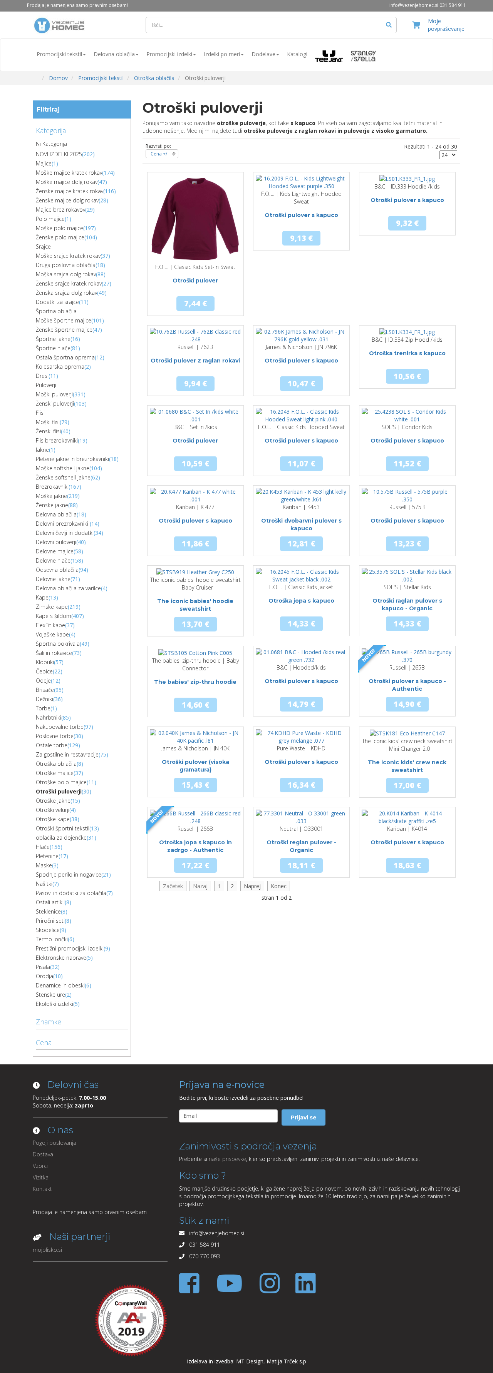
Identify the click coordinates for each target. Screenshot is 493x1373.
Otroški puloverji (59, 791)
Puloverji (46, 385)
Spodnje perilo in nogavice (68, 874)
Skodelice (48, 930)
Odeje (43, 680)
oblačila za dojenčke (61, 837)
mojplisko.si (47, 1249)
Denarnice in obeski (60, 985)
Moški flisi (48, 422)
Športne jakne (53, 338)
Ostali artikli (50, 902)
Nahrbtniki (48, 717)
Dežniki (44, 699)
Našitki (44, 883)
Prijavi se (304, 1117)
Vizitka (41, 1177)
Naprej (252, 886)
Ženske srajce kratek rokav (69, 283)
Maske (44, 865)
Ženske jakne (52, 505)
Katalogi (297, 54)
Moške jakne (51, 495)
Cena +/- (160, 153)
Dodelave (263, 54)
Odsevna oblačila (57, 569)
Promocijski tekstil (59, 54)
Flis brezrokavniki (57, 440)
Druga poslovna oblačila (66, 265)
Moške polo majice (59, 228)
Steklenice (48, 911)
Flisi (40, 412)
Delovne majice (55, 551)
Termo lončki (52, 939)
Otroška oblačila (56, 763)
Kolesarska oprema (60, 366)
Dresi (42, 375)
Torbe (43, 708)
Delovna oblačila (114, 54)
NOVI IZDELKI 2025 (59, 154)
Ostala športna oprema (65, 357)
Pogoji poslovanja (54, 1142)
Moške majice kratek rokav (69, 172)
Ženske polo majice (60, 237)
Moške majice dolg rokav (66, 181)
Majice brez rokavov (60, 209)
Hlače (43, 846)
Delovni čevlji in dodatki (65, 532)
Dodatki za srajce (57, 302)
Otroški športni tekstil (62, 828)
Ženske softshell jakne (63, 477)
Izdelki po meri (222, 54)
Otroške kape (53, 819)
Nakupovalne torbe (60, 726)
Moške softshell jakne (62, 468)
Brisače (45, 689)
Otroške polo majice (61, 782)
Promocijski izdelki (169, 54)
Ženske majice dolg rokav (67, 200)
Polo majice (50, 218)
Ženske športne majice (64, 329)
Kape (42, 597)
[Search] (389, 25)
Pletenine (47, 856)
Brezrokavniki (52, 486)
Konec (279, 886)
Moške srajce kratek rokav (68, 255)
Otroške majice (55, 773)
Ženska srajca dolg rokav (66, 292)
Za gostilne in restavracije (67, 754)
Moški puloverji (54, 394)
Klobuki (45, 662)
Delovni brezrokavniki (63, 523)
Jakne (42, 449)
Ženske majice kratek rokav (69, 191)
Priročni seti (50, 920)
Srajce (43, 246)
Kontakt (42, 1189)
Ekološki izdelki (54, 1003)
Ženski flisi (48, 431)
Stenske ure (50, 994)
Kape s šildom (53, 616)
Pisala (43, 966)
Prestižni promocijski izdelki (70, 948)
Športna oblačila (56, 311)
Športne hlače (53, 348)
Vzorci (40, 1165)
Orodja (44, 976)
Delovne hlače (53, 560)
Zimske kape (52, 606)
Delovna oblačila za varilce (68, 588)
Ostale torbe (51, 745)
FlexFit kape (50, 625)
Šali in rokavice (54, 652)
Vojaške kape (52, 634)
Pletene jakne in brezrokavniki (72, 459)
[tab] (82, 129)
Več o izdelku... (195, 263)
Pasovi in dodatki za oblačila (71, 893)
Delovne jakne (53, 579)
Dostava (43, 1154)
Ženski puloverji (55, 403)
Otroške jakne (53, 800)
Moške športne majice (63, 320)
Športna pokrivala (58, 643)
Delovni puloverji (56, 542)
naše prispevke (227, 1159)
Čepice (44, 671)
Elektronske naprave (61, 957)
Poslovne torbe (55, 736)
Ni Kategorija (51, 143)
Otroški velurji (52, 809)
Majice (44, 163)
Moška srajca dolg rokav (66, 274)
